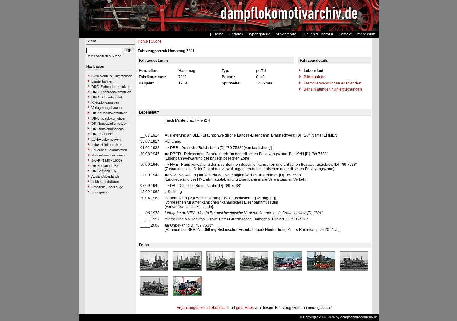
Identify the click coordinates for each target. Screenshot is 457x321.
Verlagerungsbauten (106, 108)
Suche (156, 41)
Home (218, 34)
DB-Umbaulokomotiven (108, 118)
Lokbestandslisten (105, 181)
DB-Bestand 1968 (104, 166)
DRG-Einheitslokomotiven (110, 86)
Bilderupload (314, 77)
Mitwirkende (286, 34)
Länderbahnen (102, 81)
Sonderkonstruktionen (108, 155)
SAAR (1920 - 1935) (106, 160)
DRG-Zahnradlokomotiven (111, 92)
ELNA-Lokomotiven (106, 139)
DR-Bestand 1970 (104, 171)
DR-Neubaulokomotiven (109, 123)
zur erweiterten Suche (104, 56)
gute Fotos (245, 307)
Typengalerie (259, 34)
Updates (236, 34)
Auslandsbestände (105, 176)
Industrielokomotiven (106, 145)
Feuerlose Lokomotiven (109, 150)
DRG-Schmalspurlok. (107, 97)
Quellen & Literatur (317, 34)
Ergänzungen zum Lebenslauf (202, 307)
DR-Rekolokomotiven (107, 129)
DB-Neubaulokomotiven (109, 113)
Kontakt (345, 34)
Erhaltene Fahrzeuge (107, 187)
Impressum (366, 34)
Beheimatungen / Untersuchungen (332, 89)
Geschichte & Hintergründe (111, 76)
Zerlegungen (100, 192)
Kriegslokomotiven (105, 102)
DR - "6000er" (102, 134)
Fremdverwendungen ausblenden (332, 83)
